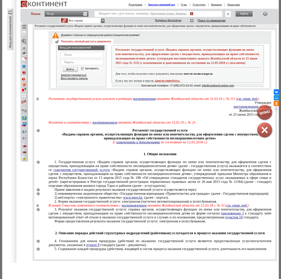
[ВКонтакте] (276, 92)
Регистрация (135, 4)
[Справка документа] (24, 72)
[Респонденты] (24, 152)
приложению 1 (232, 213)
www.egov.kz (133, 197)
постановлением (104, 122)
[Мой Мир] (276, 97)
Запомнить (92, 68)
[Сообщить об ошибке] (24, 158)
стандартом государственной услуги (82, 170)
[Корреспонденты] (24, 145)
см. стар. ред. (247, 99)
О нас (184, 4)
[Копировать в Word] (24, 53)
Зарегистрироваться (73, 75)
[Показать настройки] (265, 13)
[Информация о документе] (24, 65)
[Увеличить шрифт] (24, 132)
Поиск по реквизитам (211, 20)
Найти (244, 13)
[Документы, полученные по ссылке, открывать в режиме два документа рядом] (24, 33)
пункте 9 (92, 245)
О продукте (199, 4)
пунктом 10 (234, 217)
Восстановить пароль (74, 78)
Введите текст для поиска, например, (142, 13)
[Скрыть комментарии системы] (24, 59)
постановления (144, 99)
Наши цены (233, 4)
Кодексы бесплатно (168, 20)
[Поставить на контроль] (24, 78)
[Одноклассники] (276, 103)
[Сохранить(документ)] (24, 41)
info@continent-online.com (218, 85)
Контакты (216, 4)
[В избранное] (24, 84)
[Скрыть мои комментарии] (24, 96)
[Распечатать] (24, 47)
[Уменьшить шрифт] (24, 138)
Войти (70, 69)
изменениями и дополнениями (138, 142)
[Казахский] (24, 118)
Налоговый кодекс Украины (168, 13)
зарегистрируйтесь (167, 80)
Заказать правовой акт (161, 4)
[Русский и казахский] (24, 124)
